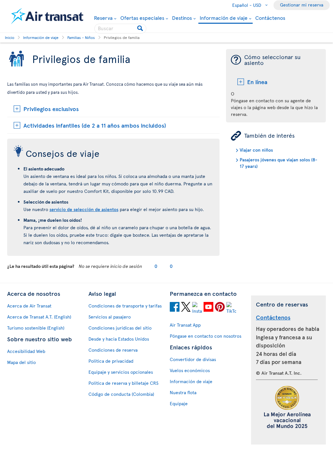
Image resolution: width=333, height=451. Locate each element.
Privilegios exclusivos (51, 109)
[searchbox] (120, 28)
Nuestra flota (183, 392)
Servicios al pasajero (109, 317)
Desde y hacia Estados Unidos (118, 339)
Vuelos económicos (190, 370)
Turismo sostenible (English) (35, 328)
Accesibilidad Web (26, 351)
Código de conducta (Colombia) (121, 394)
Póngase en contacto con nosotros (205, 336)
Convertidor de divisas (193, 359)
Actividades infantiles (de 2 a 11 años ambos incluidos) (94, 125)
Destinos (182, 17)
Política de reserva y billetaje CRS (123, 383)
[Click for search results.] (140, 28)
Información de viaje (223, 18)
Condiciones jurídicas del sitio (120, 328)
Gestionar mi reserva (301, 5)
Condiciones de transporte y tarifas (125, 306)
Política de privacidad (110, 361)
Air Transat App (185, 325)
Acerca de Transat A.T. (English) (39, 317)
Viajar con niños (256, 150)
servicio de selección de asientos (83, 209)
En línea (257, 82)
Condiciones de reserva (113, 350)
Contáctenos (270, 17)
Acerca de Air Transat (29, 306)
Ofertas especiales (142, 17)
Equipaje (179, 403)
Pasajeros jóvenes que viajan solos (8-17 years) (278, 163)
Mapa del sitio (21, 362)
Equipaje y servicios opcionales (120, 372)
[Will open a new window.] (175, 308)
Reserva (103, 17)
